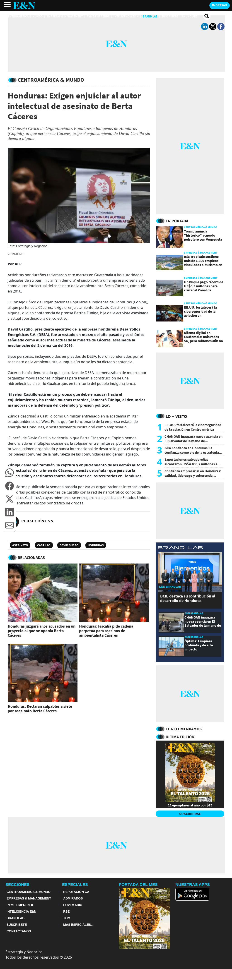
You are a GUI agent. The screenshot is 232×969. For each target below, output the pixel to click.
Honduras (96, 545)
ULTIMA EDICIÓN (180, 736)
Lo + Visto (176, 416)
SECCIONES (17, 884)
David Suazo (69, 545)
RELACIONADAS (31, 557)
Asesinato (20, 545)
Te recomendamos (184, 729)
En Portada (177, 220)
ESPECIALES (75, 884)
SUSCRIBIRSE (190, 813)
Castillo (44, 545)
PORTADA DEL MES (138, 884)
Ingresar (219, 5)
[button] (9, 473)
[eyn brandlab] (180, 548)
